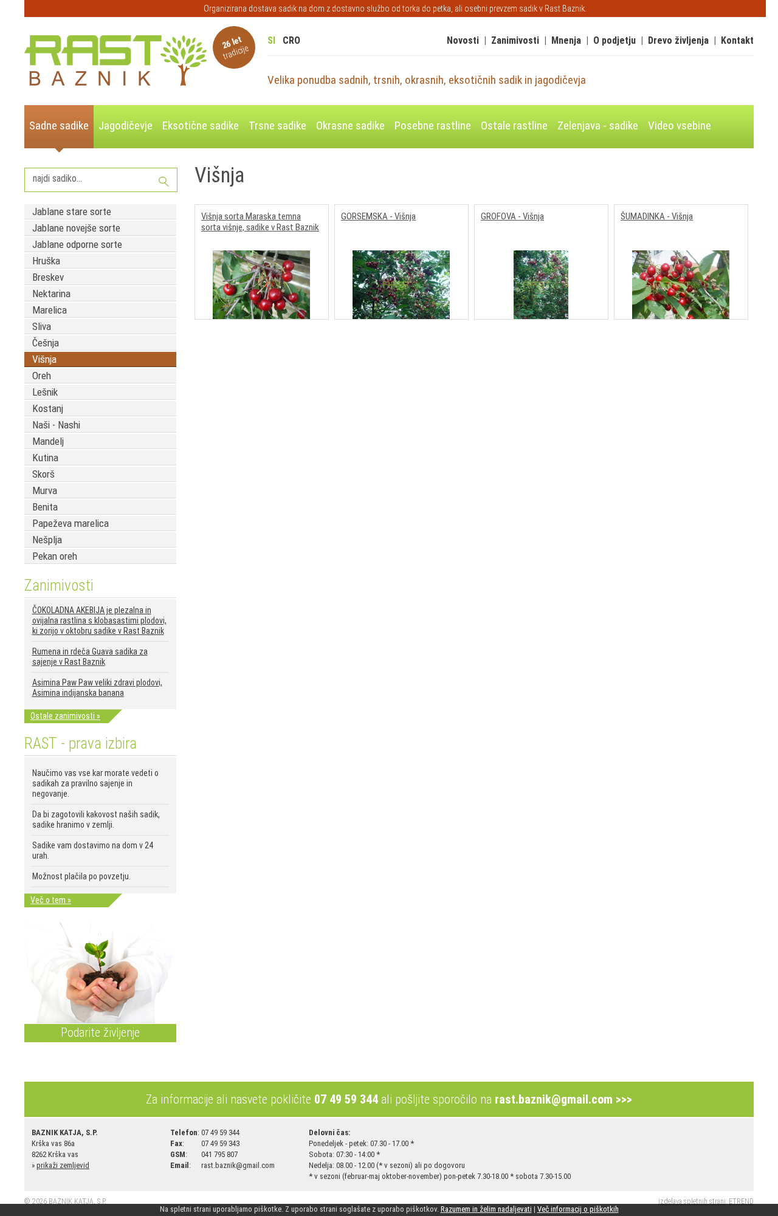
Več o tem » (50, 900)
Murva (44, 490)
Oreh (41, 375)
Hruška (46, 261)
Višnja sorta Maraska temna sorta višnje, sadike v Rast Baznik (260, 222)
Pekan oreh (54, 556)
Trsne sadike (277, 125)
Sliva (41, 326)
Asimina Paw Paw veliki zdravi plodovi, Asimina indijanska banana (97, 688)
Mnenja (566, 40)
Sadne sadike (59, 125)
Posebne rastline (432, 125)
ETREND (741, 1201)
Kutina (45, 458)
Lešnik (45, 392)
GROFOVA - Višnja (512, 216)
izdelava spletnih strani (692, 1201)
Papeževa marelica (70, 523)
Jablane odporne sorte (77, 244)
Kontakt (737, 40)
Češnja (45, 343)
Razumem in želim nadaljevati (486, 1209)
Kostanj (47, 408)
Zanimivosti (515, 40)
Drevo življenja (678, 40)
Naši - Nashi (56, 425)
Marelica (49, 310)
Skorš (43, 474)
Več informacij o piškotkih (578, 1209)
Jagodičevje (125, 125)
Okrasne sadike (350, 125)
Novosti (463, 40)
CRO (291, 40)
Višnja (44, 359)
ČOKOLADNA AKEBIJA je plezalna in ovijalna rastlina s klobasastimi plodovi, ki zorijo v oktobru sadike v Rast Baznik (99, 620)
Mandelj (48, 441)
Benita (45, 507)
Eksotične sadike (200, 125)
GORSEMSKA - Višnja (378, 216)
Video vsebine (679, 125)
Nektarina (51, 293)
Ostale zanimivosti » (65, 716)
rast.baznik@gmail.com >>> (563, 1099)
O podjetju (614, 40)
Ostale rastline (514, 125)
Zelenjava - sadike (597, 125)
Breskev (48, 277)
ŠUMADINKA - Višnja (657, 216)
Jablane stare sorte (71, 211)
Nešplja (47, 540)
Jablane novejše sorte (76, 228)
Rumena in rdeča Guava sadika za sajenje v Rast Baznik (90, 657)
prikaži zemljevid (62, 1165)
